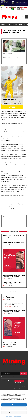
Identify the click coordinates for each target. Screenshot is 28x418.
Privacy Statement (17, 416)
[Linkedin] (4, 61)
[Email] (17, 61)
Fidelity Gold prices (7, 306)
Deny (14, 409)
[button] (26, 391)
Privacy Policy (9, 416)
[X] (10, 61)
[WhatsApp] (13, 61)
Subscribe (23, 373)
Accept (14, 405)
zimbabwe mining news (7, 218)
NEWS (2, 35)
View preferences (14, 412)
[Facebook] (7, 61)
